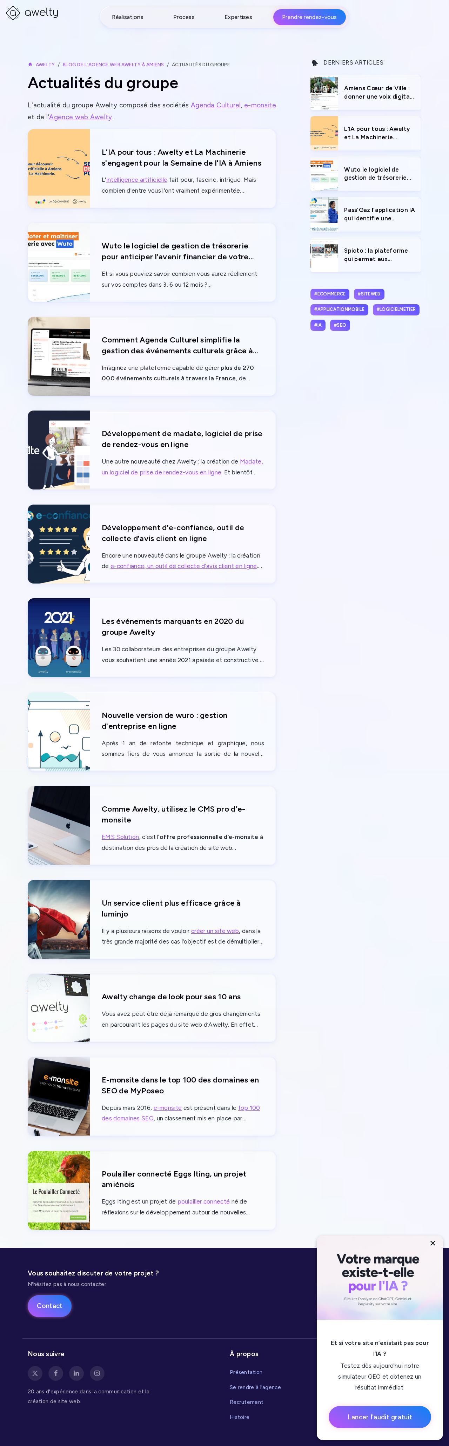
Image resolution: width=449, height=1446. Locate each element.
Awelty (45, 64)
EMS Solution (120, 836)
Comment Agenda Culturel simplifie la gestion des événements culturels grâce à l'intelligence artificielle (177, 345)
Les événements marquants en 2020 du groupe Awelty (173, 627)
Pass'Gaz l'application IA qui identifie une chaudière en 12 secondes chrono (379, 214)
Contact (50, 1306)
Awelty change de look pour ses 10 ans (171, 996)
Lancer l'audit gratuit (380, 1417)
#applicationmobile (339, 309)
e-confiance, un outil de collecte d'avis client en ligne (183, 565)
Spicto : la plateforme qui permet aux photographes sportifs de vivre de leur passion (378, 255)
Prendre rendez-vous (309, 17)
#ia (318, 325)
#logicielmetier (396, 309)
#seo (340, 325)
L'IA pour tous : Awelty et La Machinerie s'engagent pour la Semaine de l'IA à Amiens (181, 157)
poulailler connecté (203, 1201)
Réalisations (127, 17)
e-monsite (260, 105)
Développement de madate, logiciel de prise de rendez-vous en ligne (182, 439)
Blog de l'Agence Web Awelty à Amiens (113, 64)
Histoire (239, 1417)
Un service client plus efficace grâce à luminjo (171, 908)
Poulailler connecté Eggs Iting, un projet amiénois (174, 1179)
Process (184, 17)
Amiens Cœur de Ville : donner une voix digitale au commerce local (379, 93)
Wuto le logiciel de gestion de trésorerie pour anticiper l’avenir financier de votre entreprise (175, 251)
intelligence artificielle (137, 179)
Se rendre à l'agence (255, 1387)
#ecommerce (330, 293)
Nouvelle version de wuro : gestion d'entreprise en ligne (164, 721)
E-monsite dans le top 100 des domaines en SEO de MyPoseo (180, 1085)
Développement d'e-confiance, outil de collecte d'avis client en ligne (173, 533)
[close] (433, 1243)
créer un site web (215, 930)
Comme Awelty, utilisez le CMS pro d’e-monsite (173, 814)
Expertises (238, 17)
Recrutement (246, 1402)
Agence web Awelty (80, 117)
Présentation (246, 1372)
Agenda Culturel (216, 105)
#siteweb (369, 293)
